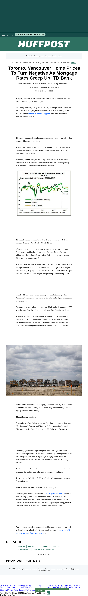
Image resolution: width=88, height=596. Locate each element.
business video (34, 546)
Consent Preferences (27, 590)
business (21, 546)
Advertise (10, 587)
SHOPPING (62, 585)
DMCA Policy (66, 587)
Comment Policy (54, 587)
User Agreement (42, 587)
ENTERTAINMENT (20, 585)
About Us (3, 587)
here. (73, 63)
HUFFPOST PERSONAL (48, 585)
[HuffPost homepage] (27, 583)
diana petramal (23, 549)
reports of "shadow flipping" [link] (39, 114)
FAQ (72, 569)
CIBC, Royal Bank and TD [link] (54, 494)
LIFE (30, 585)
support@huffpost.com (44, 570)
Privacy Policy (13, 590)
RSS (24, 587)
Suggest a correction (44, 554)
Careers (33, 587)
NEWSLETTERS (73, 585)
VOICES (35, 585)
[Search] (12, 34)
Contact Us (18, 587)
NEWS (2, 585)
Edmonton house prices (43, 549)
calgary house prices (52, 546)
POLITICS (9, 585)
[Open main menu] (3, 34)
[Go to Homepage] (48, 592)
